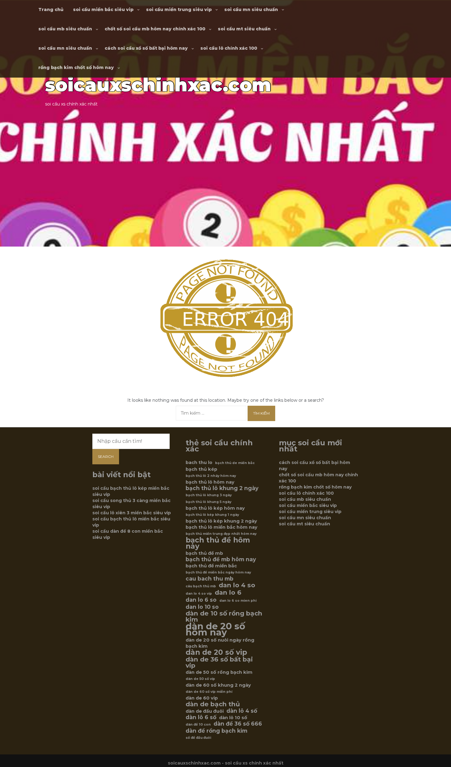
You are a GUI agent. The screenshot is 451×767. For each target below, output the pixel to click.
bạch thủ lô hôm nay (210, 482)
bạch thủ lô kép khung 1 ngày (212, 515)
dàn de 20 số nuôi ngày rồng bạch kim (220, 643)
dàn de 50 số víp (200, 679)
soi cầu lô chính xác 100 (228, 48)
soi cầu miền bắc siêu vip (103, 9)
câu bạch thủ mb (201, 586)
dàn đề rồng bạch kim (216, 731)
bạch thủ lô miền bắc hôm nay (221, 527)
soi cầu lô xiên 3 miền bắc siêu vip (131, 513)
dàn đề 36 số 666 (238, 724)
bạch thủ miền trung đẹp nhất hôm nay (221, 534)
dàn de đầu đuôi (205, 711)
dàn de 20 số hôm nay (215, 629)
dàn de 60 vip (202, 698)
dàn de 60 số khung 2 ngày (218, 685)
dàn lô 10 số (233, 717)
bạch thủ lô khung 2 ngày (222, 488)
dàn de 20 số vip (216, 652)
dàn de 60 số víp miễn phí (209, 692)
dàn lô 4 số (241, 711)
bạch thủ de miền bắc (235, 463)
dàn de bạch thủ (213, 704)
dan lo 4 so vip (199, 594)
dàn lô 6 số (201, 717)
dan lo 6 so (201, 600)
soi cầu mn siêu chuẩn (251, 9)
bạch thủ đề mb (204, 553)
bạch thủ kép (201, 469)
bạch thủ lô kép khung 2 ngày (221, 521)
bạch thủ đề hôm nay (218, 543)
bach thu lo (199, 462)
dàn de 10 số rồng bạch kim (224, 616)
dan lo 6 (228, 592)
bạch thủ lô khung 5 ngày (208, 502)
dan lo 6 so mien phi (237, 601)
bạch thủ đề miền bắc (211, 566)
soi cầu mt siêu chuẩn (244, 29)
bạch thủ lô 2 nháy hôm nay (211, 476)
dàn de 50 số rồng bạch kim (219, 672)
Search (106, 456)
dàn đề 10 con (198, 725)
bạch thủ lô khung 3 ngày (209, 495)
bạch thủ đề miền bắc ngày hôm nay (218, 572)
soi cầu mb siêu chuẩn (65, 29)
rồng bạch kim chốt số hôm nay (76, 67)
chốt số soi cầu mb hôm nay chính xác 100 (155, 29)
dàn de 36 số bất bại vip (219, 662)
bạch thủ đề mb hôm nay (221, 559)
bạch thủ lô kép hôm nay (215, 508)
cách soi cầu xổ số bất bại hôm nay (146, 48)
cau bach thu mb (209, 579)
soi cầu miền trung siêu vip (179, 9)
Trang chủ (51, 9)
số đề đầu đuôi (198, 738)
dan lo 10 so (202, 607)
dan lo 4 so (237, 585)
